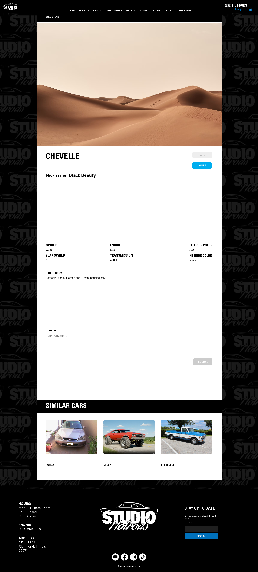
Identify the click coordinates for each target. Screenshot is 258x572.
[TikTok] (142, 557)
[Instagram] (133, 557)
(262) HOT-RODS (236, 5)
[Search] (225, 7)
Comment (52, 330)
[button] (250, 9)
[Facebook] (124, 557)
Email (188, 523)
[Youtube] (115, 557)
